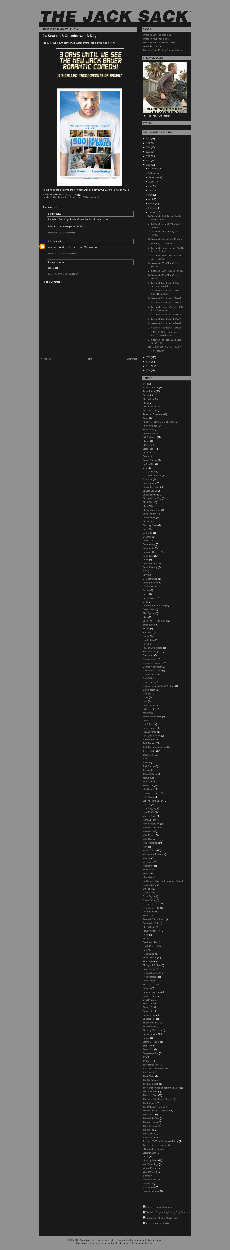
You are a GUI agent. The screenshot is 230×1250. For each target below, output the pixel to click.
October (152, 173)
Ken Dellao (148, 785)
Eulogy (146, 628)
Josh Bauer (149, 778)
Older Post (131, 359)
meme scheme (150, 1179)
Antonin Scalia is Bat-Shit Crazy (159, 422)
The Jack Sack (150, 1095)
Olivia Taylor (149, 896)
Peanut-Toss (149, 915)
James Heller (149, 751)
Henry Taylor (149, 705)
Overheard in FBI (151, 908)
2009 (148, 357)
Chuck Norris (149, 517)
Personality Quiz (151, 923)
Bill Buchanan (150, 437)
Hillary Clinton (150, 709)
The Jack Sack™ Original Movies (159, 42)
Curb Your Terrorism (153, 563)
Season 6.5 (149, 1000)
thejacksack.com (151, 1191)
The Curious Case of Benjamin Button (161, 1088)
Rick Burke (148, 961)
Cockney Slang (150, 525)
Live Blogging (150, 808)
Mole (145, 846)
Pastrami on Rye (151, 911)
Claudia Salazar (151, 521)
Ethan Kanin (149, 624)
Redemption (149, 954)
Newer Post (46, 359)
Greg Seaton (149, 690)
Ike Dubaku (149, 724)
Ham (145, 701)
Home (89, 359)
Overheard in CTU (152, 904)
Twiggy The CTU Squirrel (155, 1145)
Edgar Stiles (149, 609)
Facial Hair (148, 632)
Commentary (149, 544)
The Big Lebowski (152, 1080)
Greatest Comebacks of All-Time (159, 686)
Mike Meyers (149, 835)
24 (51, 197)
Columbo (147, 537)
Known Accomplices (152, 46)
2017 (148, 138)
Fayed (146, 644)
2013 (148, 152)
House (146, 720)
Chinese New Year (152, 510)
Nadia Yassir (149, 869)
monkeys (147, 1183)
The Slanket (149, 1114)
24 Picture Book (151, 387)
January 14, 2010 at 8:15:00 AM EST (63, 253)
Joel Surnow (149, 766)
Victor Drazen (150, 1153)
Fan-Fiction (148, 640)
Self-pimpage (149, 1015)
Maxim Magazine (151, 823)
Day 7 (146, 594)
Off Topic (147, 889)
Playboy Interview (152, 931)
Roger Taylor (149, 969)
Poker (146, 934)
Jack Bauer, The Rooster (160, 243)
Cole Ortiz (148, 533)
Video (146, 1156)
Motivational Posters (153, 854)
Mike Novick (149, 839)
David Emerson (150, 582)
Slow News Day (151, 1026)
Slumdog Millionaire (152, 1030)
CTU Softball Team (152, 475)
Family (146, 636)
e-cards (147, 1175)
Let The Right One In (153, 801)
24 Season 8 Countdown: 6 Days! (164, 323)
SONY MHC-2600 (152, 984)
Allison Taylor (150, 406)
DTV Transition (150, 579)
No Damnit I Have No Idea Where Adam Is (164, 881)
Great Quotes (150, 682)
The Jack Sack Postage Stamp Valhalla (162, 50)
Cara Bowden (149, 483)
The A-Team (149, 1076)
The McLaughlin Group (154, 1107)
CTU (145, 468)
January (152, 212)
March (151, 203)
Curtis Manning (150, 567)
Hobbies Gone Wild (152, 716)
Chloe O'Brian (150, 513)
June (150, 190)
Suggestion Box (151, 1053)
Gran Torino (149, 678)
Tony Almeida (150, 1137)
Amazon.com (149, 410)
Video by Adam (150, 1160)
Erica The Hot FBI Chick (155, 621)
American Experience (153, 414)
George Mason (150, 659)
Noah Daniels (149, 885)
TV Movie (148, 1061)
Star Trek (148, 1045)
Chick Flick (148, 502)
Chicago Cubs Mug (152, 498)
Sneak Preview (150, 1034)
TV (144, 1057)
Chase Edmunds (151, 494)
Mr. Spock (148, 862)
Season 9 (148, 1011)
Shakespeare (149, 1019)
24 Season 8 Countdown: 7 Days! (164, 327)
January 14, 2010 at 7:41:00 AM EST (63, 233)
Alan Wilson (149, 399)
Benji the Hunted (151, 433)
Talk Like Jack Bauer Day (156, 1068)
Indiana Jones (150, 732)
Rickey (52, 241)
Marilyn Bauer (150, 816)
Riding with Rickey (152, 965)
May (150, 195)
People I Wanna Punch (154, 919)
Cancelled (148, 479)
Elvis (145, 617)
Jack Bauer (70, 197)
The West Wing (150, 1122)
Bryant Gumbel (150, 460)
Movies (147, 858)
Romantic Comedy (152, 973)
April (150, 199)
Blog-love (148, 445)
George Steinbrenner (153, 663)
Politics (147, 938)
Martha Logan (150, 820)
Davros (146, 590)
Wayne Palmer (150, 1168)
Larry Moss (148, 797)
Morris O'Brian (150, 850)
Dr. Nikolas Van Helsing (154, 605)
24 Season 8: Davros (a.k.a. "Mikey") (166, 271)
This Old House (151, 1126)
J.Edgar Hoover (151, 739)
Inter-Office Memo (152, 735)
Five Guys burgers (152, 651)
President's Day (151, 942)
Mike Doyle (148, 831)
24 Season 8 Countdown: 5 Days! (164, 319)
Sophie (146, 1038)
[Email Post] (78, 194)
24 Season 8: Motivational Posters (165, 239)
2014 (148, 147)
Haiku (146, 697)
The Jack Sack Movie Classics (158, 1099)
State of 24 (148, 1049)
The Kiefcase (149, 1103)
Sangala (147, 988)
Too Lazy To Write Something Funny (161, 1141)
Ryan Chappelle (151, 980)
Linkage (147, 804)
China (146, 506)
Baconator (148, 429)
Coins (146, 529)
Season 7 (148, 1003)
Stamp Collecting (151, 1042)
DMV (145, 575)
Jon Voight (148, 770)
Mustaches (148, 866)
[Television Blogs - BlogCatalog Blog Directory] (166, 1212)
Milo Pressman (150, 843)
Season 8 (94, 197)
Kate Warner (149, 781)
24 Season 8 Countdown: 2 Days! (164, 298)
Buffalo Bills (149, 464)
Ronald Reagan (150, 977)
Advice (146, 395)
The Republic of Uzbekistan (156, 1110)
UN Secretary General (154, 1149)
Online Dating (150, 900)
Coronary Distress (152, 552)
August (151, 181)
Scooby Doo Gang (152, 992)
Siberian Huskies (151, 1022)
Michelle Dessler (151, 827)
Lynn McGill (149, 812)
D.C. (145, 571)
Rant (145, 950)
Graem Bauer (149, 674)
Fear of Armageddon (153, 648)
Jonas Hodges (150, 774)
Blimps (146, 441)
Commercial (149, 548)
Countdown (58, 197)
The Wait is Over (151, 1118)
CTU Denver (149, 471)
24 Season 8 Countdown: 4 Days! (164, 314)
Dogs (146, 602)
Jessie (146, 758)
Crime (146, 559)
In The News (149, 728)
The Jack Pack (150, 1091)
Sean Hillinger (150, 996)
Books (146, 456)
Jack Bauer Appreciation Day (157, 747)
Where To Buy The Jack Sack (157, 35)
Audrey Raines (150, 426)
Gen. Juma (148, 655)
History (146, 712)
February (152, 208)
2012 (148, 156)
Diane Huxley (149, 598)
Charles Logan (150, 491)
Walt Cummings (151, 1164)
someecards (149, 1187)
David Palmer (150, 586)
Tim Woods (149, 1130)
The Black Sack (151, 1084)
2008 (148, 361)
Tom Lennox (149, 1133)
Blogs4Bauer (149, 449)
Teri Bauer (148, 1072)
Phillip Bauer (149, 927)
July (150, 186)
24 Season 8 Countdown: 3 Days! (71, 36)
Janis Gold (148, 755)
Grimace (147, 693)
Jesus (146, 762)
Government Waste (152, 670)
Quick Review (150, 946)
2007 (148, 366)
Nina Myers (149, 877)
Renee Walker (82, 197)
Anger (146, 418)
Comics (147, 540)
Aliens (146, 403)
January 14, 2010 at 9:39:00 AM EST (63, 274)
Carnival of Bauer (151, 487)
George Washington (153, 667)
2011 (148, 160)
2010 (148, 165)
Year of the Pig (150, 1172)
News (146, 873)
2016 (148, 143)
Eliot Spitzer (149, 613)
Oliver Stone (149, 892)
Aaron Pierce (149, 391)
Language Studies (152, 793)
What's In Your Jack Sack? (156, 39)
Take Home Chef (151, 1064)
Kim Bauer (148, 789)
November (153, 168)
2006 (148, 370)
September (153, 177)
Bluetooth (148, 452)
